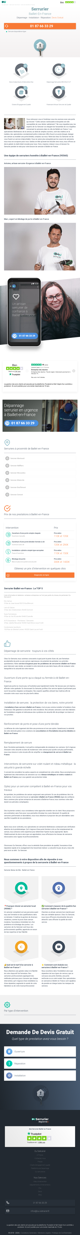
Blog (40, 1195)
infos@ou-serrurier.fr (40, 1211)
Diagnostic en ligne (41, 575)
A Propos (40, 1155)
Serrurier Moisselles (17, 473)
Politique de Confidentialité (62, 1233)
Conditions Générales (29, 1233)
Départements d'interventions (40, 1185)
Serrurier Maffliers (17, 466)
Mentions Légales (44, 1233)
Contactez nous (40, 1158)
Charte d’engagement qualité (40, 1165)
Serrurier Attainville (17, 480)
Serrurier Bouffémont (18, 487)
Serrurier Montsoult (17, 458)
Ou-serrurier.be (40, 1172)
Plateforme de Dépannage (40, 1168)
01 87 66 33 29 (41, 26)
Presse (40, 1162)
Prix (40, 1188)
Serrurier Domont (16, 495)
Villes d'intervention (40, 1182)
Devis (40, 1191)
